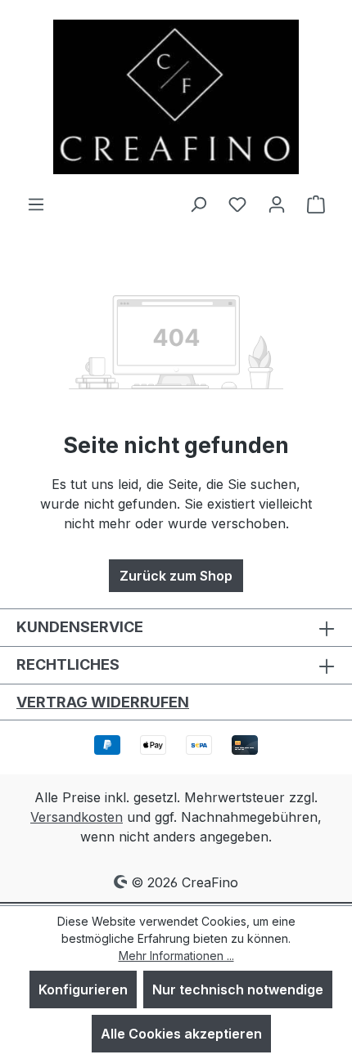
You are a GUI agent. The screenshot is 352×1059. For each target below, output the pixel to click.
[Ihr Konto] (276, 203)
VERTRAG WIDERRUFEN (102, 702)
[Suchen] (198, 203)
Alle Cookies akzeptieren (181, 1033)
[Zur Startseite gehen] (176, 97)
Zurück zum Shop (176, 576)
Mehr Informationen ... (176, 956)
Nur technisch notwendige (237, 989)
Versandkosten (76, 817)
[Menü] (36, 203)
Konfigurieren (83, 989)
